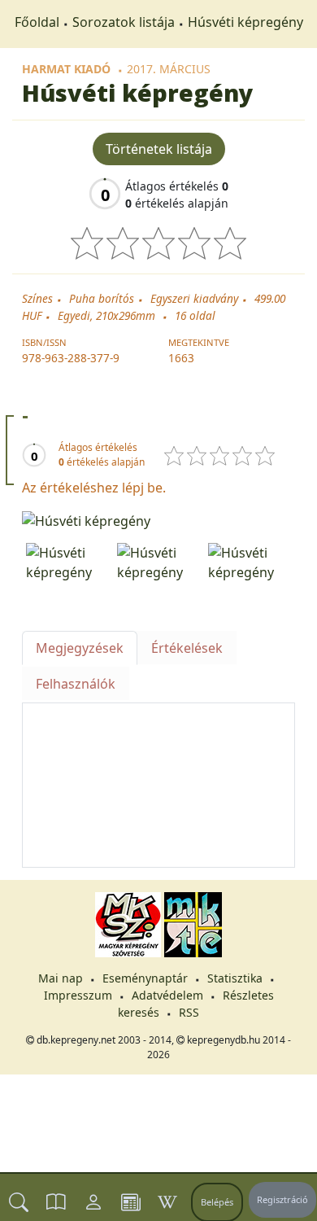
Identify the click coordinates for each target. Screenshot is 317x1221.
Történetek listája (159, 149)
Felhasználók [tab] (75, 684)
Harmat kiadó (66, 69)
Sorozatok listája (123, 22)
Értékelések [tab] (187, 648)
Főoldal (37, 22)
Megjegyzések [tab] (80, 648)
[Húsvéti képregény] (158, 519)
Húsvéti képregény (245, 22)
